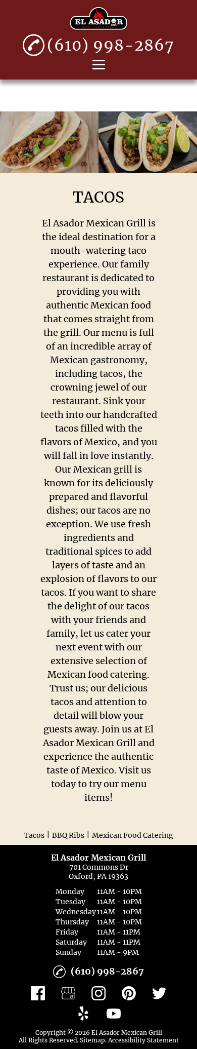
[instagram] (98, 993)
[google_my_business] (68, 993)
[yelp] (83, 1013)
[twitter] (159, 993)
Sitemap (92, 1040)
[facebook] (38, 993)
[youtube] (114, 1013)
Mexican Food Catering (132, 835)
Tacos (34, 835)
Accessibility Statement (143, 1040)
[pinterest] (129, 993)
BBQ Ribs (68, 835)
